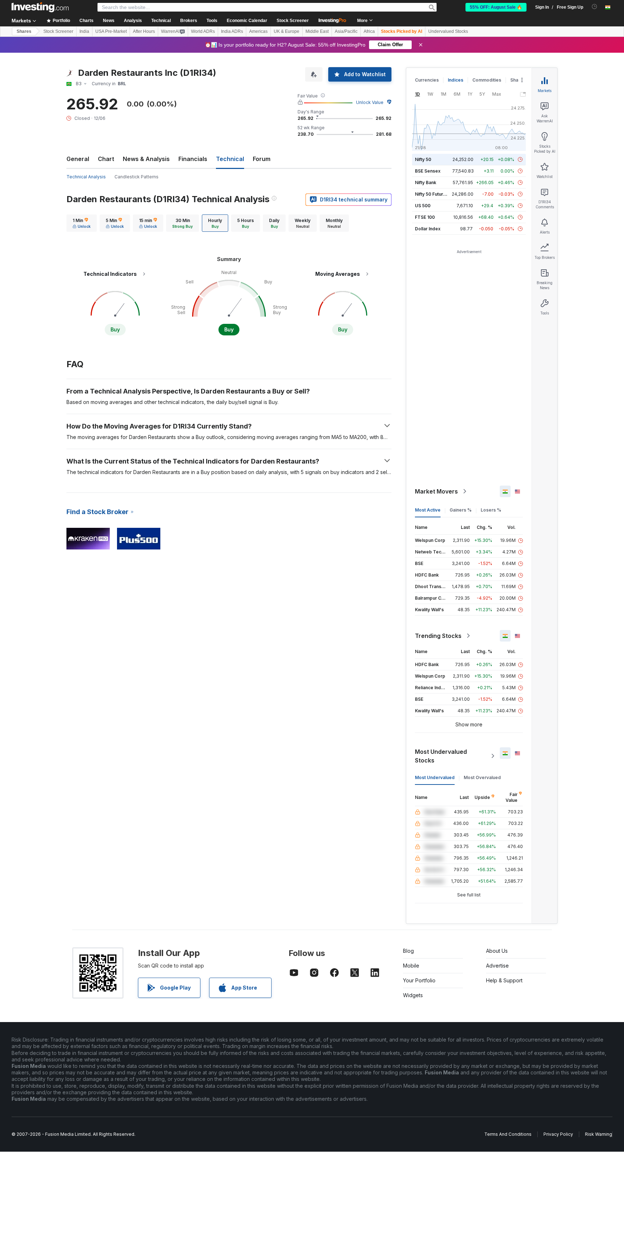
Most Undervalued (435, 777)
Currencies (427, 80)
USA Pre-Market (111, 31)
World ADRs (203, 31)
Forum (261, 158)
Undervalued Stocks (448, 31)
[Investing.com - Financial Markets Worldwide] (40, 7)
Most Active (428, 510)
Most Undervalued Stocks (441, 756)
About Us (497, 951)
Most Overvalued (482, 777)
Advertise (497, 965)
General (77, 158)
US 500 (422, 205)
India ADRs (232, 31)
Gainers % (461, 510)
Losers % (491, 510)
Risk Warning (598, 1134)
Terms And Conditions (508, 1134)
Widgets (413, 995)
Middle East (317, 31)
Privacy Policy (558, 1134)
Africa (369, 31)
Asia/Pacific (346, 31)
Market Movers (436, 491)
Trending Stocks (438, 635)
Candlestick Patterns (136, 176)
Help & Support (504, 980)
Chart (106, 158)
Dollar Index (428, 228)
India (84, 31)
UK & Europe (286, 31)
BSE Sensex (428, 171)
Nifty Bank (425, 182)
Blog (408, 951)
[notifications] (594, 6)
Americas (258, 31)
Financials (192, 158)
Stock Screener (293, 20)
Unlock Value (370, 102)
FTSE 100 (425, 217)
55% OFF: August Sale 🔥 (496, 7)
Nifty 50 (423, 159)
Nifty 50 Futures (431, 194)
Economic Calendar (247, 20)
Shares (24, 31)
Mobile (411, 965)
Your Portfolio (419, 980)
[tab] (81, 223)
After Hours (144, 31)
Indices (455, 80)
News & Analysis (146, 158)
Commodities (486, 80)
